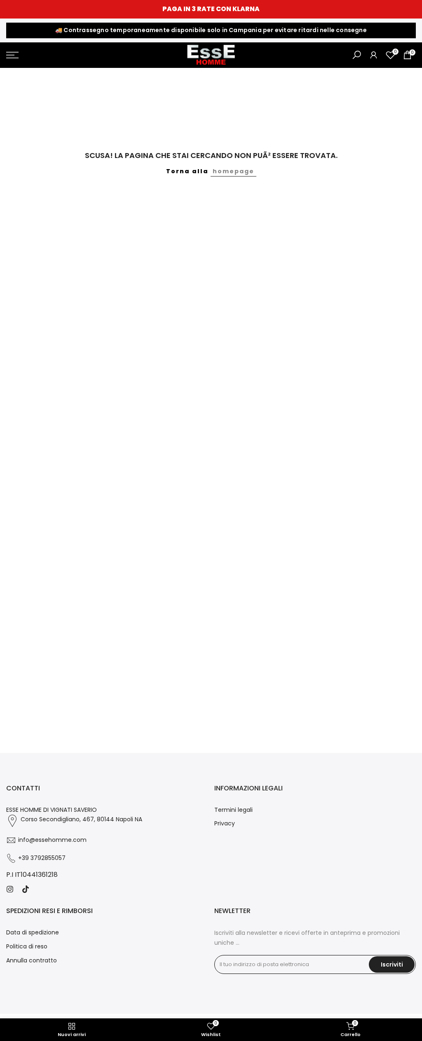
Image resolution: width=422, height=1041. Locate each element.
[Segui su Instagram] (10, 889)
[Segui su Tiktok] (25, 889)
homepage (233, 171)
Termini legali (233, 810)
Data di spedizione (32, 932)
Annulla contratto (31, 960)
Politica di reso (26, 946)
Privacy (224, 823)
